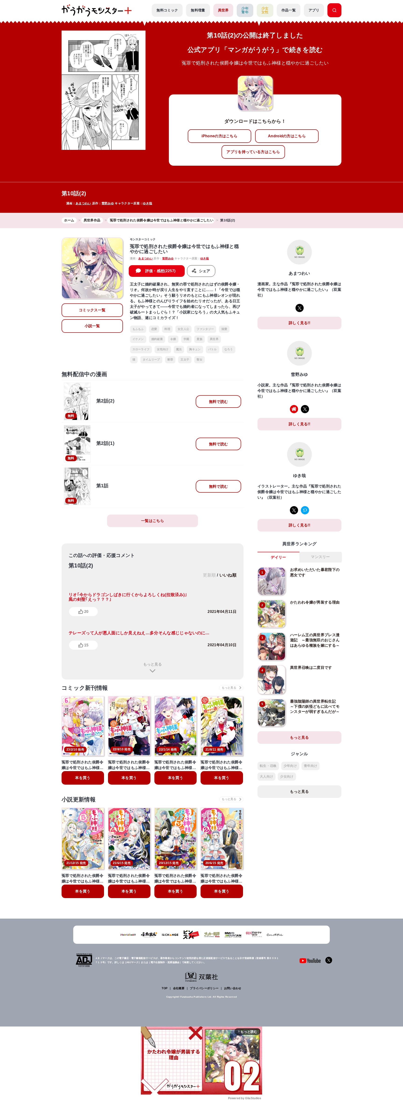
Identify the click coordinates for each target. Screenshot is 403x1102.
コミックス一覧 (92, 310)
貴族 (199, 339)
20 (86, 612)
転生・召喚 (268, 766)
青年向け (310, 766)
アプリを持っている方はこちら (253, 152)
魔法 (179, 349)
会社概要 (178, 988)
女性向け (162, 349)
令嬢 (173, 339)
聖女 (199, 359)
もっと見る (152, 664)
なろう (228, 349)
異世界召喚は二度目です (311, 667)
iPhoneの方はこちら (219, 136)
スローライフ (141, 349)
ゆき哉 (147, 203)
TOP (164, 988)
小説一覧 (92, 326)
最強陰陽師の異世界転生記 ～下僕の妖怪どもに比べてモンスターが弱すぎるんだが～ (315, 706)
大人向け (266, 776)
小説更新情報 (79, 799)
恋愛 (154, 329)
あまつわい (83, 203)
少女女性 (265, 10)
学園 (186, 339)
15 (86, 645)
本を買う (82, 778)
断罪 (170, 359)
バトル (212, 349)
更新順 (209, 575)
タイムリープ (151, 359)
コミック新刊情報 (85, 688)
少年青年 (245, 10)
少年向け (290, 766)
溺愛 (224, 329)
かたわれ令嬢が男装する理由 (315, 602)
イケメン (138, 339)
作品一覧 (288, 10)
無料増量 (198, 10)
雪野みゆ (107, 203)
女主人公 (183, 329)
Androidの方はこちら (287, 136)
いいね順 (227, 575)
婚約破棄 (157, 339)
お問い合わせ (232, 988)
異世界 (223, 10)
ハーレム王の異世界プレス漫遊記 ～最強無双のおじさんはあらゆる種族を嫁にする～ (315, 640)
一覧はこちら (152, 521)
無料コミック (167, 10)
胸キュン (195, 349)
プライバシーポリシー (204, 988)
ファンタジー (205, 329)
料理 (167, 329)
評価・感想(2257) (160, 271)
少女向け (286, 776)
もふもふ (138, 329)
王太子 (185, 359)
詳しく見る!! (299, 323)
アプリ (314, 10)
